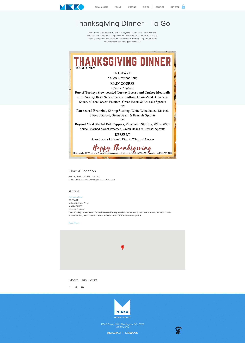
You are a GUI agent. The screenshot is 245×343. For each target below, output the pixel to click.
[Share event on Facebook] (70, 287)
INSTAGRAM (114, 332)
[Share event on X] (76, 287)
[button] (183, 6)
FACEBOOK (131, 332)
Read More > (74, 223)
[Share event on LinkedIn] (82, 287)
